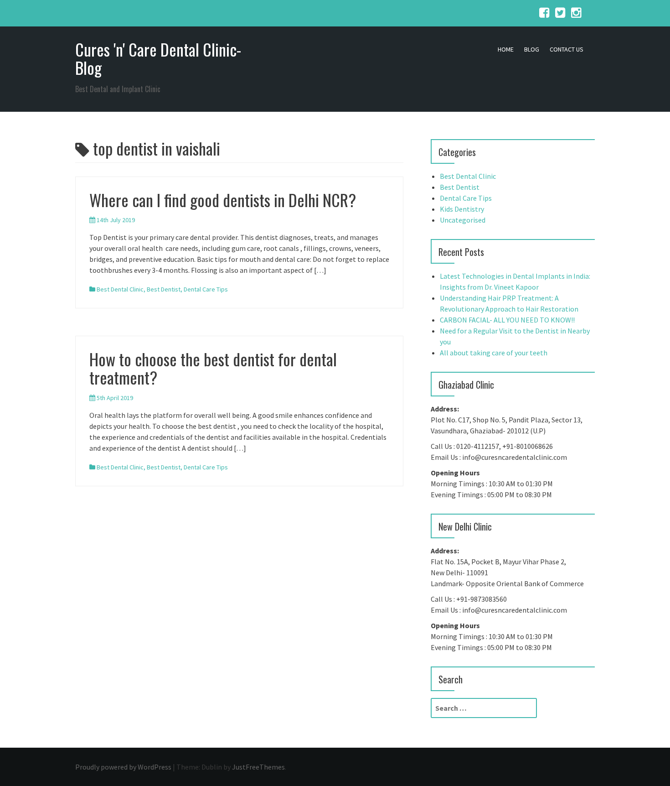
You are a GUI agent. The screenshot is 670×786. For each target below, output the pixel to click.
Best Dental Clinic (120, 289)
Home (506, 49)
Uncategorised (462, 219)
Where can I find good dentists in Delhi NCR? (222, 199)
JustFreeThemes (258, 766)
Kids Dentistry (462, 208)
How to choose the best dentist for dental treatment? (213, 368)
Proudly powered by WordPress (123, 766)
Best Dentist (163, 289)
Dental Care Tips (206, 289)
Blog (531, 49)
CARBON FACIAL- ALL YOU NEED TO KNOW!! (507, 319)
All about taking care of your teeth (493, 352)
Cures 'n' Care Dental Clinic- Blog (158, 58)
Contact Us (566, 49)
